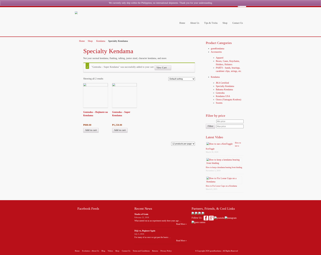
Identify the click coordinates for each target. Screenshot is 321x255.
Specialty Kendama (225, 86)
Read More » (181, 224)
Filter (210, 126)
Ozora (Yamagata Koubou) (228, 99)
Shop (90, 41)
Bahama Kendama (224, 89)
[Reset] (238, 6)
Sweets (219, 103)
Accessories (216, 52)
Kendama (100, 41)
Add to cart (91, 130)
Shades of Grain (141, 214)
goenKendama (217, 48)
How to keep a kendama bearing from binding (224, 167)
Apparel (219, 58)
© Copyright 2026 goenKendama (208, 251)
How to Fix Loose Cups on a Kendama (221, 186)
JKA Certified (222, 83)
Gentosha (220, 93)
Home (82, 41)
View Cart (161, 67)
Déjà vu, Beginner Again (144, 231)
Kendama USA (223, 96)
